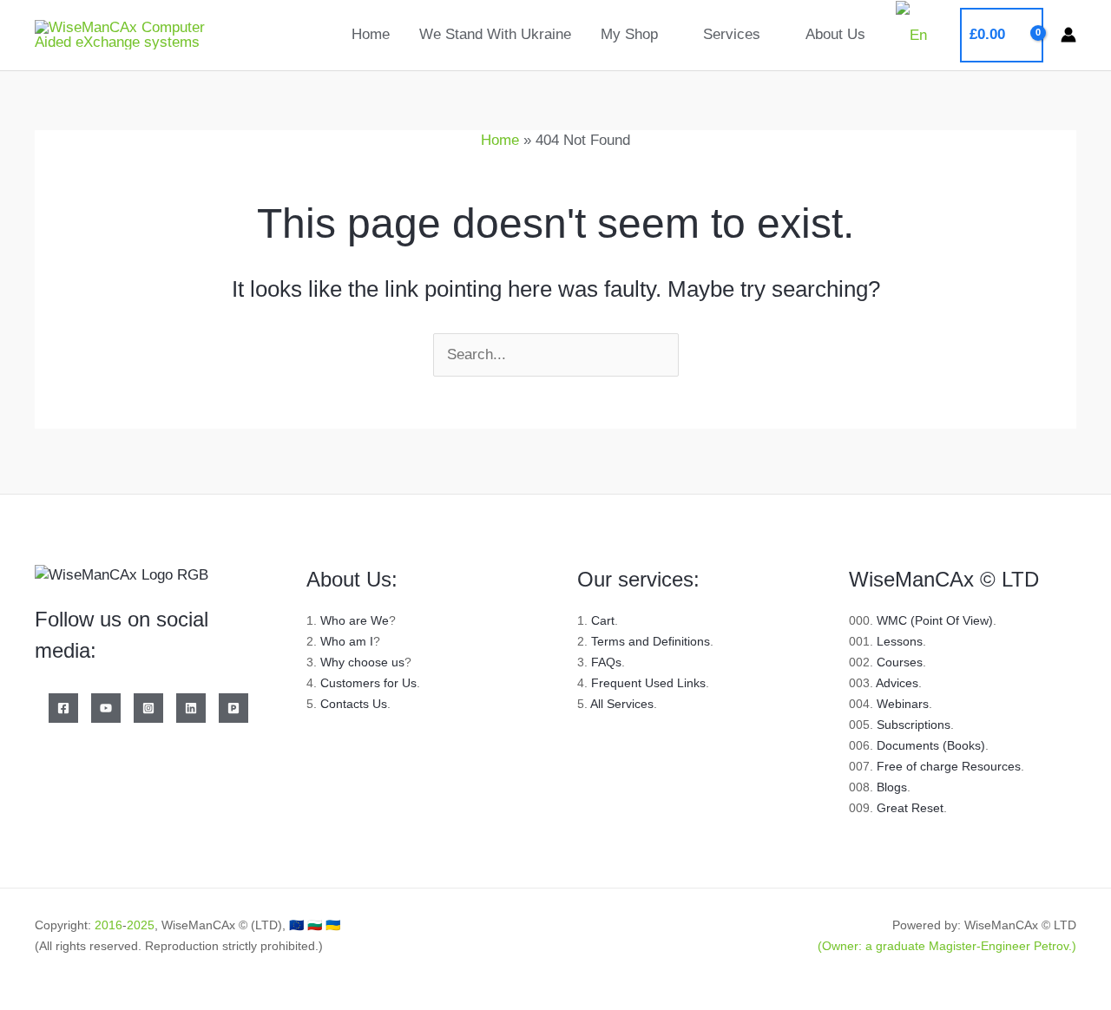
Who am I (346, 641)
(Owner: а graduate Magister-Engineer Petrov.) (947, 946)
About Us (835, 34)
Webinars (903, 704)
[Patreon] (233, 708)
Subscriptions (913, 724)
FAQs (606, 662)
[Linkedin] (191, 708)
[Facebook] (63, 708)
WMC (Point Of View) (935, 620)
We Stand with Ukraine (495, 34)
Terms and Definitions (650, 641)
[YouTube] (106, 708)
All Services (622, 704)
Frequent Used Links (648, 683)
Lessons (900, 641)
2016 (108, 925)
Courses (900, 662)
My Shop (629, 34)
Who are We (354, 620)
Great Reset (910, 808)
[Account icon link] (1068, 35)
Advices (897, 683)
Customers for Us (368, 683)
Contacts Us (353, 704)
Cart (603, 620)
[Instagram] (148, 708)
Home (371, 34)
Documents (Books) (931, 745)
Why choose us (362, 662)
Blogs (892, 787)
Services (731, 34)
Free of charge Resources (949, 766)
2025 (140, 925)
